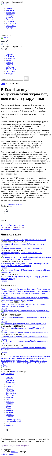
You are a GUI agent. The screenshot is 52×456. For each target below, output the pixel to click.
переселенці (17, 363)
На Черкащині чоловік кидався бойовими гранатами (22, 244)
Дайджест (10, 21)
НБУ (10, 356)
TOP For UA (11, 23)
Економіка (10, 402)
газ (35, 356)
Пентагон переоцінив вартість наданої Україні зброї (22, 328)
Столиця (9, 19)
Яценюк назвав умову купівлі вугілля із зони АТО (21, 253)
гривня (29, 363)
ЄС (2, 358)
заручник (5, 225)
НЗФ (13, 358)
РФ (6, 356)
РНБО (25, 361)
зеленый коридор (8, 361)
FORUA (14, 371)
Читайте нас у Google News (12, 227)
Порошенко (29, 356)
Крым (3, 363)
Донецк (19, 358)
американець (18, 225)
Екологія (9, 417)
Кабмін (40, 356)
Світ (7, 399)
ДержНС (19, 361)
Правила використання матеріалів (15, 445)
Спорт (8, 408)
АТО (3, 356)
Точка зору (10, 13)
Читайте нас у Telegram (10, 229)
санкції (9, 363)
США (44, 361)
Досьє (8, 423)
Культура (9, 28)
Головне (9, 8)
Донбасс (7, 358)
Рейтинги (10, 10)
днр (24, 363)
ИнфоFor (9, 425)
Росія (44, 358)
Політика (9, 404)
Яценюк (46, 356)
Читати (4, 246)
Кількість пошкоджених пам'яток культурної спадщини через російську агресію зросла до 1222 (24, 305)
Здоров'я (9, 410)
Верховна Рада (29, 358)
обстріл (38, 361)
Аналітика (10, 15)
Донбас (32, 361)
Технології (10, 412)
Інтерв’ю (9, 17)
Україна (16, 356)
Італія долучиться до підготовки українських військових (24, 337)
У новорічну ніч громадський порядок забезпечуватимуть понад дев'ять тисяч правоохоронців (25, 264)
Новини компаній (13, 419)
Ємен (11, 225)
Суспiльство (11, 26)
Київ (22, 356)
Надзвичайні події (13, 421)
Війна (8, 406)
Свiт (3, 84)
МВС (35, 363)
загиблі (38, 358)
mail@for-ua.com (7, 374)
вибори (4, 365)
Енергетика (10, 384)
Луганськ (41, 363)
